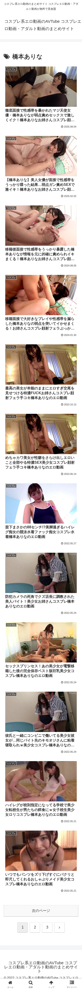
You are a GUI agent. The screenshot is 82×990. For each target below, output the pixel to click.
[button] (73, 711)
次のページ (41, 911)
